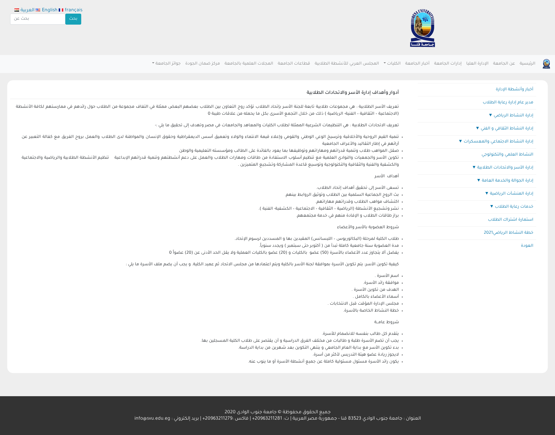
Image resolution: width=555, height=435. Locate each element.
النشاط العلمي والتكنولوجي (507, 155)
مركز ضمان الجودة (202, 64)
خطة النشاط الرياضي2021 (508, 233)
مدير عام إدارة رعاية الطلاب (508, 102)
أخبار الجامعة (417, 64)
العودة (527, 246)
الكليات (394, 64)
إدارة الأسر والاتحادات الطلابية (505, 168)
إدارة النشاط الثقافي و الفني (507, 129)
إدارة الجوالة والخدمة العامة (507, 181)
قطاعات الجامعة (294, 64)
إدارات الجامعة (448, 64)
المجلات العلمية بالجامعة (249, 64)
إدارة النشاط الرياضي (513, 116)
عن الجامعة (504, 64)
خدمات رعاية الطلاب (514, 207)
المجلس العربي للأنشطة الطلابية (347, 64)
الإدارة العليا (477, 64)
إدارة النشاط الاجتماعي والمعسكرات (498, 142)
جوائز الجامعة (168, 64)
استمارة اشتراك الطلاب (510, 220)
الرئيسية (527, 64)
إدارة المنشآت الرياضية (511, 194)
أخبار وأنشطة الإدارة (514, 89)
